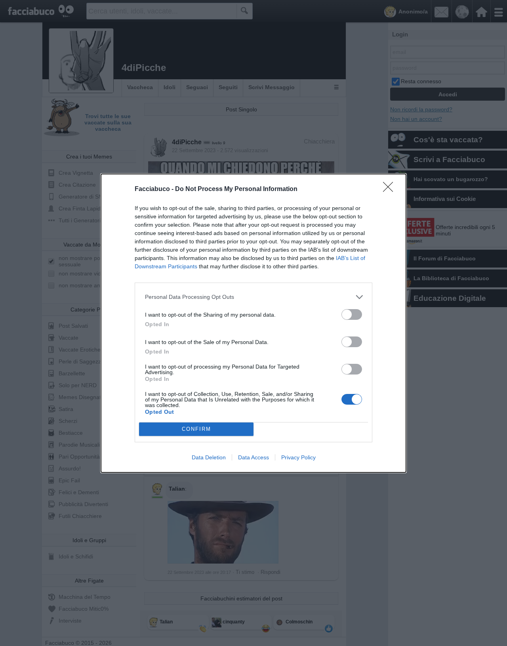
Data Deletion (209, 457)
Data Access (253, 457)
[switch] (351, 314)
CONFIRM (196, 429)
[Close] (390, 189)
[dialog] (253, 323)
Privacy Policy (298, 457)
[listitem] (253, 297)
